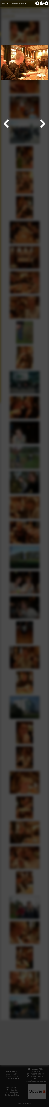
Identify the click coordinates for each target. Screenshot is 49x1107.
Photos (3, 3)
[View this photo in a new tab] (42, 3)
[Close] (46, 3)
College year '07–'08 (16, 3)
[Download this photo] (37, 3)
